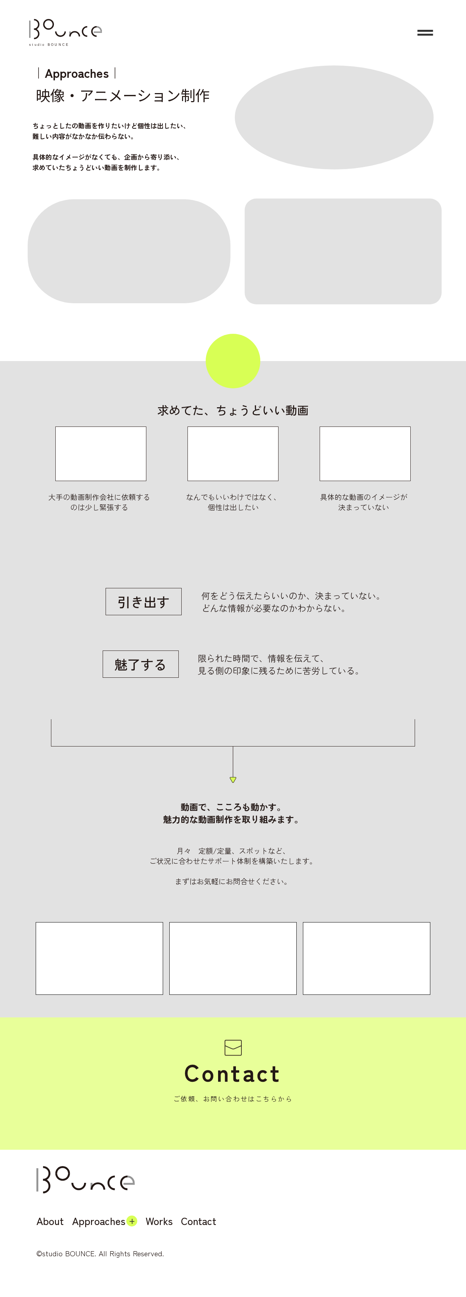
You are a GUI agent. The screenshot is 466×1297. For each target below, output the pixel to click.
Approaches (98, 1221)
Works (159, 1221)
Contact (198, 1221)
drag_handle (425, 32)
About (50, 1221)
